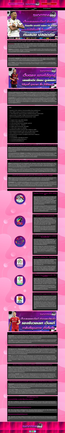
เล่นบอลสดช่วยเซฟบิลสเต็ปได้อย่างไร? (17, 140)
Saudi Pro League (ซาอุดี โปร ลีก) (17, 121)
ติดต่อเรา (35, 8)
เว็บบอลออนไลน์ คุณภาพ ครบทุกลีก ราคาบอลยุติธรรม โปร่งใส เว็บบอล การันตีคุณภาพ (24, 134)
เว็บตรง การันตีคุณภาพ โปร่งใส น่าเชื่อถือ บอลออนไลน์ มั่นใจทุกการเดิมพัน (22, 132)
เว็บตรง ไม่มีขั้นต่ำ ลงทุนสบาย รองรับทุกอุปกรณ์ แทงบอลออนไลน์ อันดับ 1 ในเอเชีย (24, 112)
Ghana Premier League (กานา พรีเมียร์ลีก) (19, 128)
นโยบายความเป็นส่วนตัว (47, 8)
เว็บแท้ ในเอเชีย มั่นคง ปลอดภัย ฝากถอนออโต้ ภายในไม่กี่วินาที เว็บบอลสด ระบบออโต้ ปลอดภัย (27, 113)
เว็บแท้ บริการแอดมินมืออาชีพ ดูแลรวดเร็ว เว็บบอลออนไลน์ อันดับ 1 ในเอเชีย (23, 116)
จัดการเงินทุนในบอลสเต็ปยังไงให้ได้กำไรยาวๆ (19, 139)
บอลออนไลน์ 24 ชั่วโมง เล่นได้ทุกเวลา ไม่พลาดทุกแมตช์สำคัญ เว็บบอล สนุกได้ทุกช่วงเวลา (24, 110)
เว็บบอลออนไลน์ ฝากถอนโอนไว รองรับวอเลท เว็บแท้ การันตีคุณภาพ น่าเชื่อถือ (23, 129)
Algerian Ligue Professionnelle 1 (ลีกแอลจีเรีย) (20, 126)
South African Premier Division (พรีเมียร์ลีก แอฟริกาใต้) (21, 123)
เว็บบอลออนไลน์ (16, 8)
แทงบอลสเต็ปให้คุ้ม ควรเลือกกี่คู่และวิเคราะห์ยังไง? (19, 137)
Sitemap (33, 9)
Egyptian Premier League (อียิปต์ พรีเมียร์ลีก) (19, 120)
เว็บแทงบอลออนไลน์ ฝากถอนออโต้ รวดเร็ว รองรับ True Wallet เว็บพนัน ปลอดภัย (24, 131)
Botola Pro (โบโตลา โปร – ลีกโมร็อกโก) (18, 124)
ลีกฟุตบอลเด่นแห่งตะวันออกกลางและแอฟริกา (19, 118)
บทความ (26, 8)
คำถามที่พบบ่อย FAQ (13, 136)
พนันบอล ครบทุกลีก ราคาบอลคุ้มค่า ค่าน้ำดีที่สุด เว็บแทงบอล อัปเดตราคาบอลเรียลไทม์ (24, 115)
